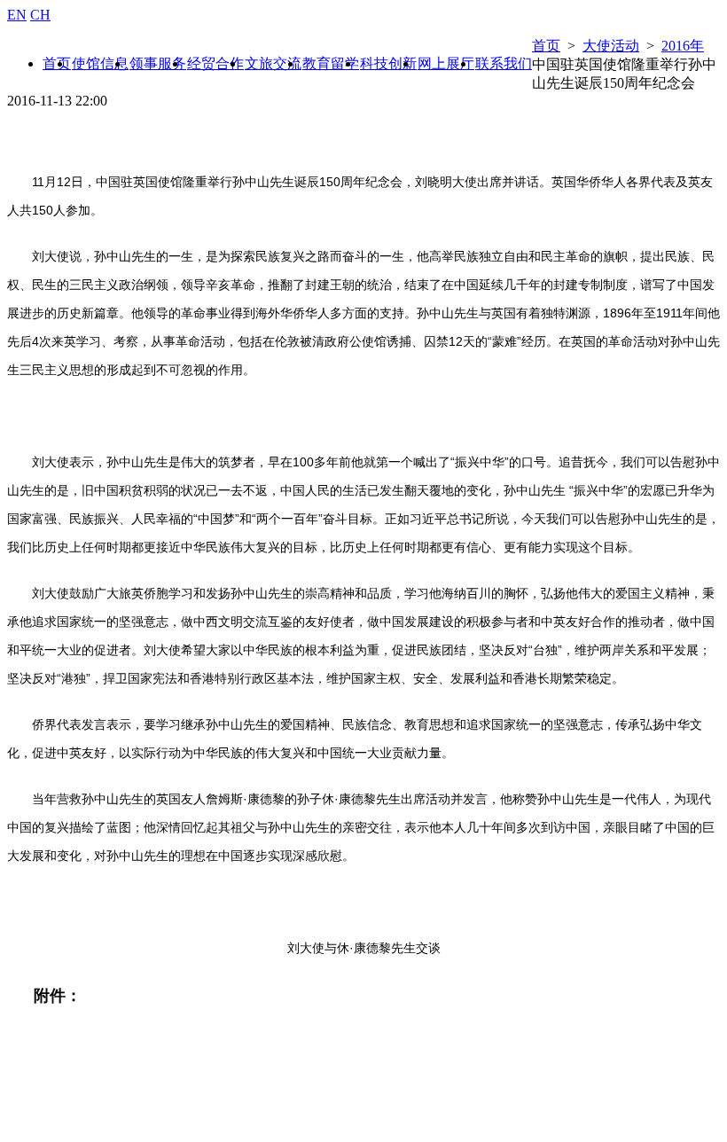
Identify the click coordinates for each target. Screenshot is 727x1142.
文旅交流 (273, 63)
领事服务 (157, 63)
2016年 (682, 45)
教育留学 (330, 63)
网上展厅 (446, 63)
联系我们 (503, 63)
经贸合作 (215, 63)
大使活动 (610, 45)
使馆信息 (100, 63)
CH (40, 14)
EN (17, 14)
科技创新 (388, 63)
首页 (546, 45)
